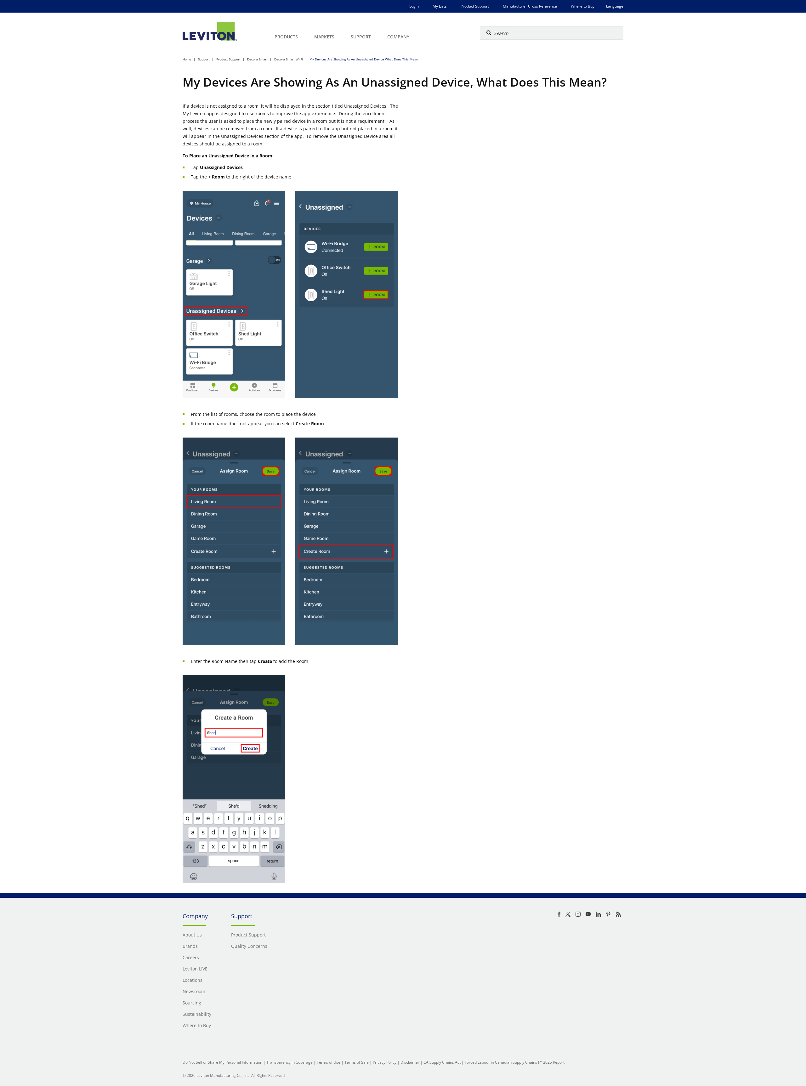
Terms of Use (328, 1062)
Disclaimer (409, 1062)
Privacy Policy (384, 1062)
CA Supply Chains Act (442, 1062)
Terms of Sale (356, 1062)
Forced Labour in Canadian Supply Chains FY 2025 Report (515, 1062)
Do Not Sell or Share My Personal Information (222, 1062)
